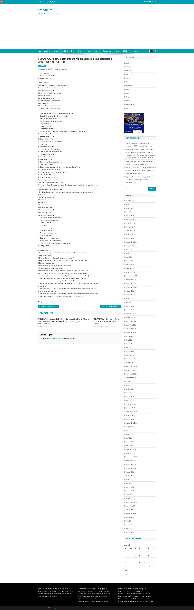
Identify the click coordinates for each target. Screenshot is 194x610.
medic (70, 302)
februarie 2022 (131, 404)
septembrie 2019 (131, 513)
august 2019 (130, 517)
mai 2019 (129, 528)
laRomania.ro (82, 589)
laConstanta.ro (83, 591)
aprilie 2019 (130, 532)
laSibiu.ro (121, 599)
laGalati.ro (100, 591)
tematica (97, 302)
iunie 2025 (129, 253)
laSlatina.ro (128, 599)
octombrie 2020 (131, 464)
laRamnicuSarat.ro (100, 599)
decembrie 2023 (131, 321)
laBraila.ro (131, 596)
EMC (72, 51)
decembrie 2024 (131, 276)
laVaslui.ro (122, 591)
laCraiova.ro (92, 591)
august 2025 (130, 246)
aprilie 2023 (130, 351)
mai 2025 (129, 257)
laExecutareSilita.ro (51, 594)
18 (130, 563)
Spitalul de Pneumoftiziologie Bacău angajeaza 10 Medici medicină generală (139, 145)
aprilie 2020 (130, 487)
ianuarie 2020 (130, 498)
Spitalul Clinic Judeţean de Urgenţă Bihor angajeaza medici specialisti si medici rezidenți (139, 179)
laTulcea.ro (142, 601)
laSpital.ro (56, 589)
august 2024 (130, 291)
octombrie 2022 (131, 374)
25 (130, 566)
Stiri (127, 108)
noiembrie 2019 (131, 506)
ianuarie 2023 (130, 363)
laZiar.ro (52, 591)
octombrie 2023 (131, 329)
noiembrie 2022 (131, 370)
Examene (47, 51)
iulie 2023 (129, 340)
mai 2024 (129, 302)
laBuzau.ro (91, 594)
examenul (48, 302)
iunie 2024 (129, 298)
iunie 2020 (129, 479)
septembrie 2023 (131, 332)
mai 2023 (129, 347)
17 (126, 563)
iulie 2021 (129, 430)
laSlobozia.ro (136, 599)
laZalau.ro (149, 601)
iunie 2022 (129, 389)
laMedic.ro (48, 589)
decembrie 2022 (131, 366)
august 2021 (130, 427)
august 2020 (130, 472)
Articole (128, 63)
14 (144, 559)
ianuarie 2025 (130, 272)
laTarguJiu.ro (123, 601)
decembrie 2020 (131, 457)
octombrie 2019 (131, 510)
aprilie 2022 (130, 396)
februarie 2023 (131, 359)
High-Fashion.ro (54, 596)
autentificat (52, 338)
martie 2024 (130, 310)
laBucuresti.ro (92, 589)
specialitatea (88, 302)
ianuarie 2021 (130, 453)
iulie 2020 (129, 476)
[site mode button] (151, 51)
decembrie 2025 (131, 231)
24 (126, 566)
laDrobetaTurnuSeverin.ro (100, 601)
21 (144, 563)
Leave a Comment (61, 69)
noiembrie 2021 (131, 415)
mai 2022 (129, 393)
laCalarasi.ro (99, 594)
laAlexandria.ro (139, 591)
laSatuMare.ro (146, 596)
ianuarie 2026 (130, 227)
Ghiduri (79, 51)
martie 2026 (130, 219)
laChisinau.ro (62, 594)
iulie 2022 (129, 385)
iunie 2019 (129, 525)
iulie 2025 (129, 249)
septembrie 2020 (131, 468)
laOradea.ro (82, 599)
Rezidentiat (107, 51)
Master (89, 51)
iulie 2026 (129, 204)
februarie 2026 (131, 223)
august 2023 (130, 336)
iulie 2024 (129, 295)
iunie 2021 (129, 434)
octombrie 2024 (131, 283)
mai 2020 (129, 483)
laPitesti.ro (89, 599)
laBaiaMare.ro (137, 594)
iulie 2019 (129, 521)
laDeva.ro (107, 594)
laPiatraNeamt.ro (43, 596)
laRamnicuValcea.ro (84, 601)
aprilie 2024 (130, 306)
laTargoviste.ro (145, 599)
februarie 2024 (131, 313)
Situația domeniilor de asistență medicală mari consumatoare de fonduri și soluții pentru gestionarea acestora (141, 170)
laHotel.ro (63, 589)
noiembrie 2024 (131, 280)
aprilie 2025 (130, 261)
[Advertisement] (97, 34)
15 (149, 559)
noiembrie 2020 (131, 460)
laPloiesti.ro (108, 591)
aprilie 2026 (130, 215)
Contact (135, 51)
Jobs (128, 93)
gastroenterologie (60, 302)
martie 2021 (130, 445)
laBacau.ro (128, 594)
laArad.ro (121, 594)
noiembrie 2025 (131, 234)
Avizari (56, 51)
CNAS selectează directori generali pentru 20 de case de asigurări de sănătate (140, 163)
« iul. (125, 575)
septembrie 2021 (131, 423)
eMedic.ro (45, 10)
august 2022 (130, 381)
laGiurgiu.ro (91, 596)
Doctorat (97, 51)
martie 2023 (130, 355)
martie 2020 (130, 491)
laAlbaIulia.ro (130, 591)
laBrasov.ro (121, 589)
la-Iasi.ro (129, 589)
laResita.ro (137, 596)
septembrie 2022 (131, 378)
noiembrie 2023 (131, 325)
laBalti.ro (69, 594)
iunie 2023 (129, 344)
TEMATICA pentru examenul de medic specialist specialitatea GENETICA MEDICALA (111, 306)
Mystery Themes (56, 608)
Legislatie (65, 51)
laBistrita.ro (146, 594)
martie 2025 (130, 265)
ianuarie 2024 (130, 317)
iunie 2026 (129, 208)
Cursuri (117, 51)
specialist (78, 302)
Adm (51, 69)
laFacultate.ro (66, 591)
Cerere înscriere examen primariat (77, 319)
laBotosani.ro (122, 596)
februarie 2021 (131, 449)
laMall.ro (46, 591)
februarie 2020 (131, 494)
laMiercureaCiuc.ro (101, 596)
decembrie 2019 (131, 502)
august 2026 (130, 200)
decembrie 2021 (131, 412)
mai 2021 (129, 438)
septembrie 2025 (131, 242)
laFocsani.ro (82, 596)
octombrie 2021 (131, 419)
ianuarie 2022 (130, 408)
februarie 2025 (131, 268)
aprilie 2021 (130, 442)
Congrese (129, 70)
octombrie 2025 (131, 238)
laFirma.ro (58, 591)
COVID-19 (126, 51)
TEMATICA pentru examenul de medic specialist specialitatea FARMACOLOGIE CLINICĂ (50, 306)
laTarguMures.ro (133, 601)
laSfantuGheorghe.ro (139, 589)
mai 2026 (129, 212)
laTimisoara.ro (82, 594)
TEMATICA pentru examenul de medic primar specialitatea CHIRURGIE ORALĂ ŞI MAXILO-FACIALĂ (51, 321)
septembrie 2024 (131, 287)
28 (144, 566)
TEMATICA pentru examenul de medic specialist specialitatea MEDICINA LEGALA (106, 321)
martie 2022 (130, 400)
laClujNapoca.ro (102, 589)
